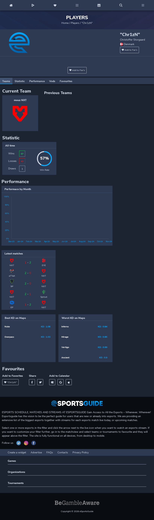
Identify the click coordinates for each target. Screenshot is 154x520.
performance (37, 81)
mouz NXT (20, 100)
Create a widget (17, 452)
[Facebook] (32, 382)
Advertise (36, 452)
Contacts (62, 452)
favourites (66, 81)
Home (65, 23)
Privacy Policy (80, 452)
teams (6, 81)
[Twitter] (40, 382)
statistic (20, 81)
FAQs (49, 452)
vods (52, 81)
